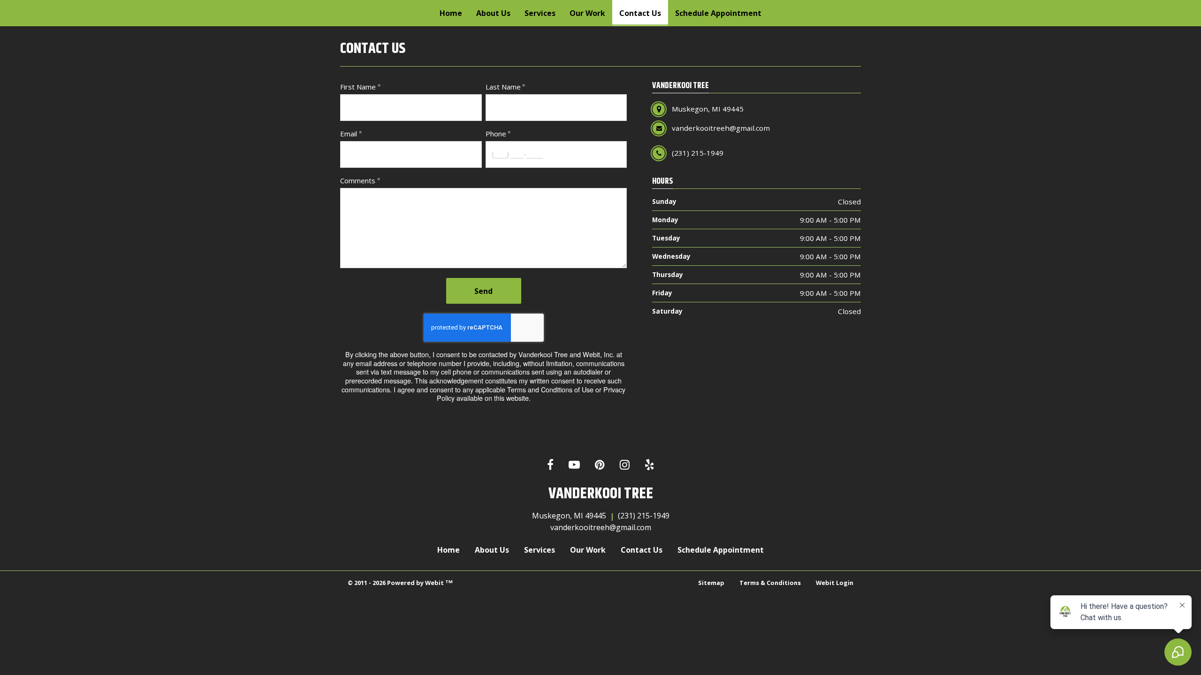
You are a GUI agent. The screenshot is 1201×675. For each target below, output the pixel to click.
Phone (496, 133)
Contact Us (643, 13)
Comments (357, 180)
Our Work (587, 13)
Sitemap (711, 582)
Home (451, 13)
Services (539, 13)
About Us (493, 13)
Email (348, 133)
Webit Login (834, 582)
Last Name (503, 86)
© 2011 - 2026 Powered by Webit (400, 582)
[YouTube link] (574, 465)
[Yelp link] (649, 465)
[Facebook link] (550, 465)
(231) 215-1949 (643, 515)
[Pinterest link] (599, 465)
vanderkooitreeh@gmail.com (600, 527)
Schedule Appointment (718, 13)
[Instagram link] (624, 465)
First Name (358, 86)
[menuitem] (451, 13)
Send (483, 291)
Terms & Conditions (770, 582)
